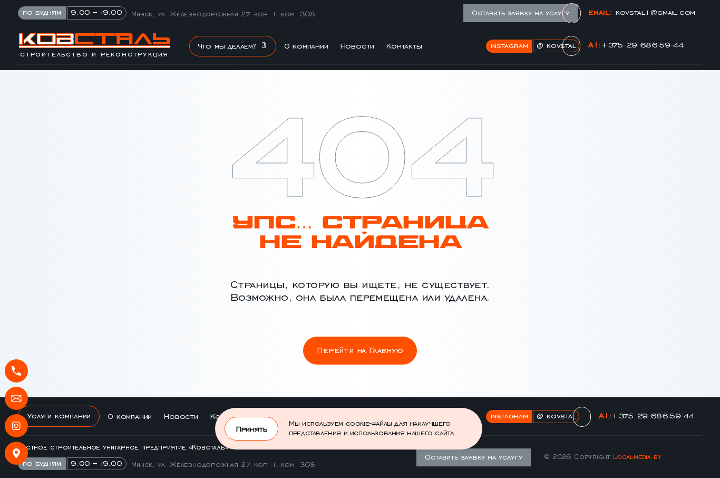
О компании (306, 45)
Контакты (404, 45)
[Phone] (16, 371)
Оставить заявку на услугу (520, 12)
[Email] (16, 398)
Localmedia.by (637, 456)
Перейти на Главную (360, 349)
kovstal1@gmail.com (655, 11)
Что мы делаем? (227, 45)
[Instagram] (16, 425)
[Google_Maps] (16, 453)
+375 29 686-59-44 (642, 44)
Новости (357, 45)
